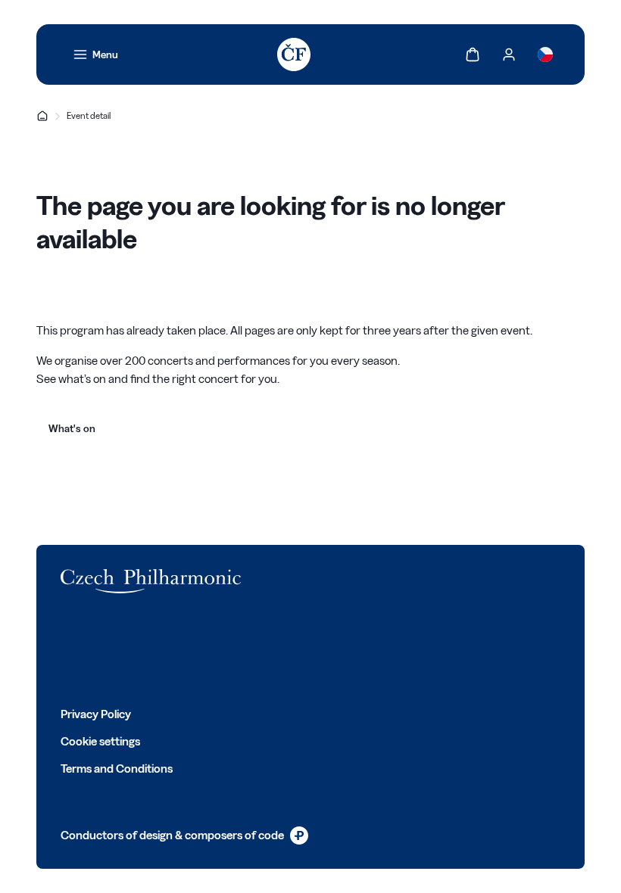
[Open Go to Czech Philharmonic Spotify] (201, 649)
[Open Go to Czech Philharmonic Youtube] (168, 649)
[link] (95, 54)
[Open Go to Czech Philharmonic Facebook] (68, 649)
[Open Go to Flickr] (234, 649)
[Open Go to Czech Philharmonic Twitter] (101, 649)
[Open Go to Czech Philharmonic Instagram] (134, 649)
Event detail (89, 115)
